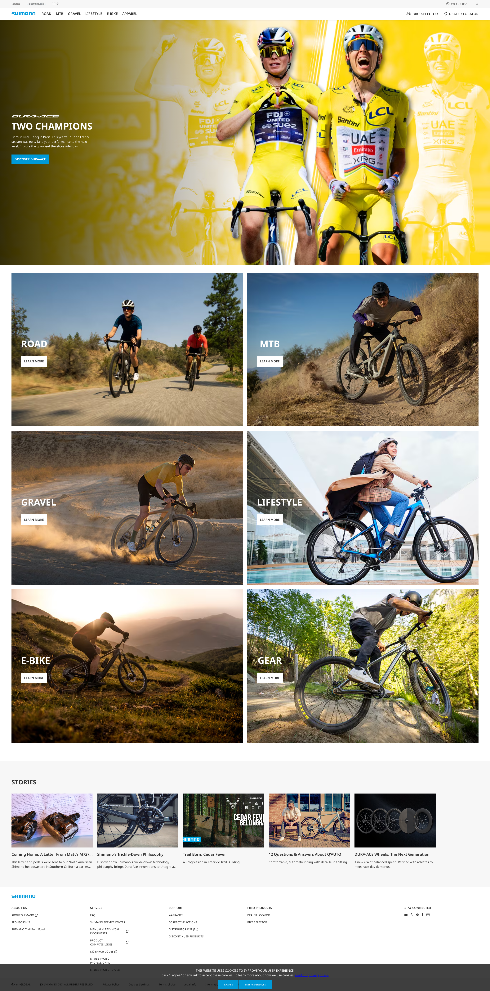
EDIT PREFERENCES (255, 984)
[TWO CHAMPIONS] (219, 254)
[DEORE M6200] (258, 254)
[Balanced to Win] (232, 254)
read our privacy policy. (312, 975)
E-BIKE (112, 13)
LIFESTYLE (93, 13)
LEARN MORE (24, 161)
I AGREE (228, 984)
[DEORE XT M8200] (245, 254)
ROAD (46, 13)
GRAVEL (74, 13)
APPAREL (129, 13)
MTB (59, 13)
